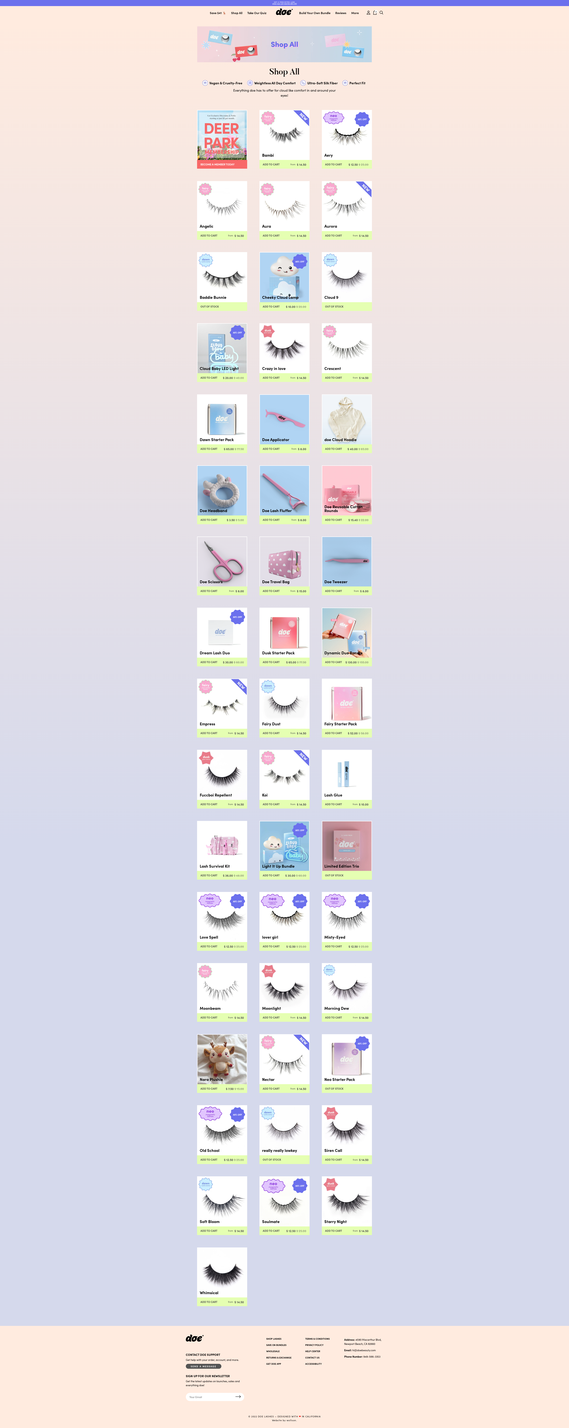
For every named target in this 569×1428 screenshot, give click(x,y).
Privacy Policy (314, 1345)
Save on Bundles (276, 1345)
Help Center (312, 1351)
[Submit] (238, 1397)
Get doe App (273, 1364)
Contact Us (312, 1357)
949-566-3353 (362, 1356)
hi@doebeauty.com (360, 1350)
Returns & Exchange (278, 1357)
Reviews (340, 13)
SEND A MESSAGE (203, 1366)
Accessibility (313, 1364)
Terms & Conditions (317, 1339)
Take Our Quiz (256, 13)
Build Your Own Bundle (314, 13)
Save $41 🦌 (218, 13)
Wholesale (273, 1351)
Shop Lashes (273, 1339)
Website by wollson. (284, 1420)
